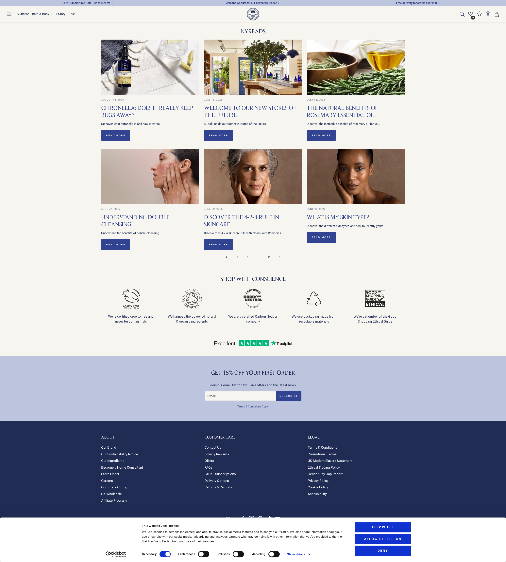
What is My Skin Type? (338, 217)
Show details (296, 554)
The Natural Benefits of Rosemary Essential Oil (342, 111)
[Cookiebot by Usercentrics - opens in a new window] (115, 554)
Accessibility (317, 494)
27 (269, 257)
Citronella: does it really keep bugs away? (147, 111)
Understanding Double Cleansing (135, 220)
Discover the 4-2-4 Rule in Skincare (241, 220)
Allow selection (383, 539)
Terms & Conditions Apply (253, 406)
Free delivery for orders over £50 (416, 3)
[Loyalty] (479, 15)
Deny (383, 550)
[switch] (203, 554)
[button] (9, 14)
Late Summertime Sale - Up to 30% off (86, 3)
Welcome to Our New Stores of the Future (250, 111)
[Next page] (279, 257)
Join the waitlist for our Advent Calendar (251, 3)
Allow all (383, 527)
